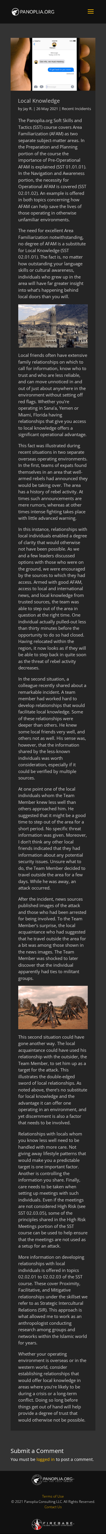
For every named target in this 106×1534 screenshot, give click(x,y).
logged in (46, 1459)
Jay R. (27, 108)
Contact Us (53, 1506)
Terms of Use (53, 1496)
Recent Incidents (76, 108)
